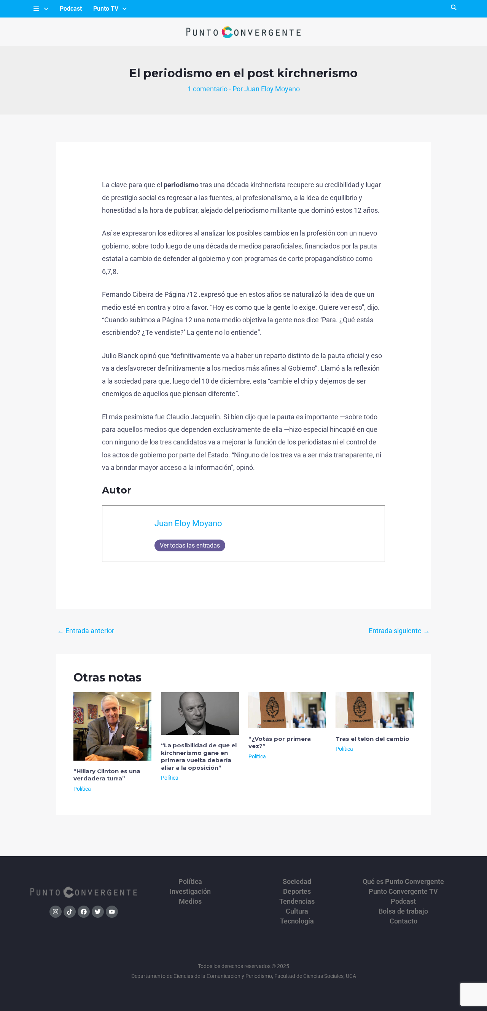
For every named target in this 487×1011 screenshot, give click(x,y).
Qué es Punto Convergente (403, 881)
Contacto (403, 921)
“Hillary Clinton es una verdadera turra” (106, 774)
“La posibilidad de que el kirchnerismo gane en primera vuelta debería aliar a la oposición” (199, 756)
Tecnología (297, 921)
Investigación (190, 891)
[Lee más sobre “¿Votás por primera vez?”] (287, 709)
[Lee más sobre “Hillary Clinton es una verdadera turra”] (112, 726)
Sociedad (297, 881)
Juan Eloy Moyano (188, 523)
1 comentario (208, 89)
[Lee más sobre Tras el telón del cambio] (375, 709)
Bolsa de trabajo (403, 911)
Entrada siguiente (399, 631)
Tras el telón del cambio (372, 738)
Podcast (71, 8)
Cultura (297, 911)
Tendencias (297, 901)
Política (82, 789)
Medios (190, 901)
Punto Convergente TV (403, 891)
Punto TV (105, 8)
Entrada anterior (85, 631)
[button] (40, 9)
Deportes (297, 891)
